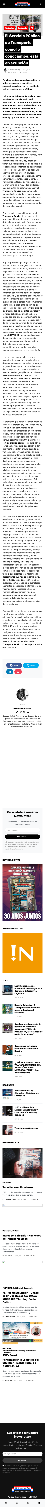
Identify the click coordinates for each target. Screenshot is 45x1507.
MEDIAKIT (33, 1497)
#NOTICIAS (7, 1288)
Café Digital (18, 1288)
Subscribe (21, 837)
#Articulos (9, 28)
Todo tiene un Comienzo (26, 1128)
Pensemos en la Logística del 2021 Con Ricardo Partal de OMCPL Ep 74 (20, 1363)
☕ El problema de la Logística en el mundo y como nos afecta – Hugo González (26, 1111)
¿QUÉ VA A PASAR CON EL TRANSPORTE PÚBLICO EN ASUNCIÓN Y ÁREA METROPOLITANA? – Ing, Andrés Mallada (27, 1067)
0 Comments (24, 72)
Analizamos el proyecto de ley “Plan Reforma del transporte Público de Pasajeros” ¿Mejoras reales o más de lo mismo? (28, 1029)
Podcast (15, 1231)
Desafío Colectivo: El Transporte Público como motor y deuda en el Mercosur (27, 1009)
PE (32, 28)
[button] (3, 3)
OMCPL (6, 1355)
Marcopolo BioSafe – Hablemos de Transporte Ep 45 (21, 1237)
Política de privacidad (17, 1497)
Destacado (22, 28)
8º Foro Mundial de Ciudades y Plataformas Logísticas (26, 1093)
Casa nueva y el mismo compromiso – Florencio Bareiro (26, 1048)
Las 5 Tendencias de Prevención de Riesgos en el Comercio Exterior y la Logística (28, 990)
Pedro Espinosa (23, 708)
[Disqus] (22, 766)
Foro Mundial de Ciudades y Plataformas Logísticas (19, 1351)
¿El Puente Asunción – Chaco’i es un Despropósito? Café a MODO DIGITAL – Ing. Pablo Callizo (21, 1297)
